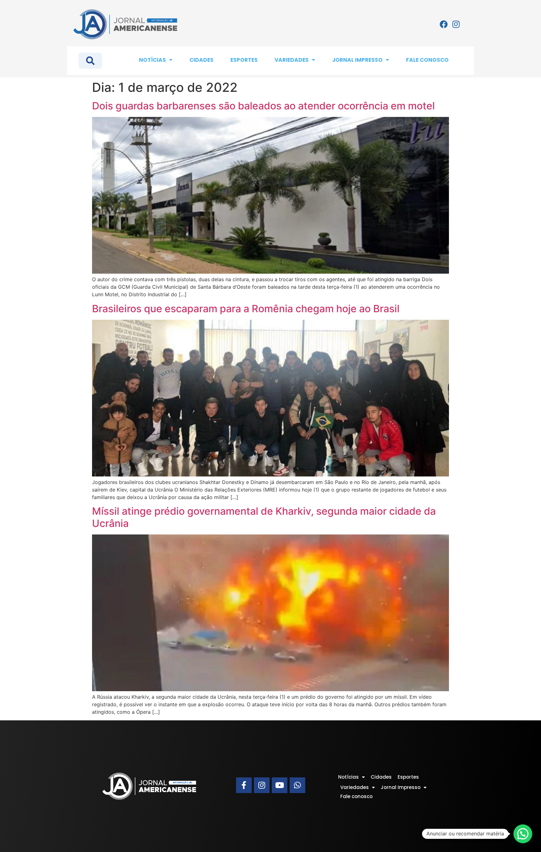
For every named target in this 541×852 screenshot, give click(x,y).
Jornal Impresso (357, 60)
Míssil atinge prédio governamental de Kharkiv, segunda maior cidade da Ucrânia (264, 517)
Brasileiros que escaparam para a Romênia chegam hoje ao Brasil (245, 308)
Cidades (201, 60)
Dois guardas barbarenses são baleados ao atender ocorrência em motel (263, 106)
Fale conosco (427, 60)
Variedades (292, 60)
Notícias (152, 60)
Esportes (244, 60)
